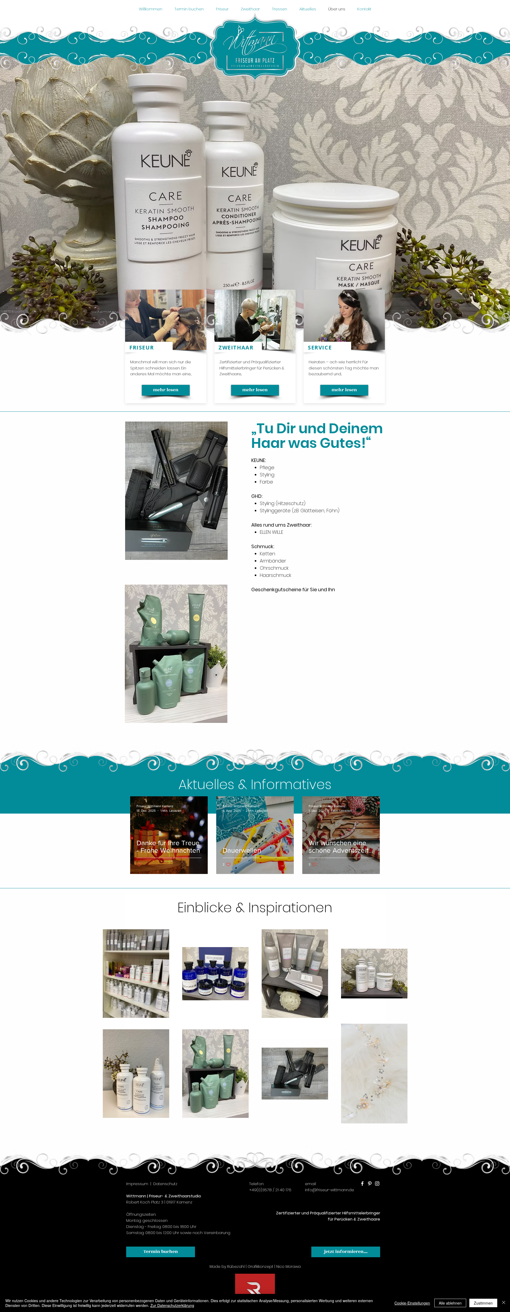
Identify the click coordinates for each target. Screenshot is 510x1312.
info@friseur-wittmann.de (329, 1190)
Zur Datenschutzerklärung (172, 1305)
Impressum (137, 1183)
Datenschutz (165, 1183)
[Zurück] (29, 331)
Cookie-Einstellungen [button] (412, 1303)
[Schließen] (503, 1303)
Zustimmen (483, 1303)
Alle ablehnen (450, 1303)
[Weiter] (481, 331)
